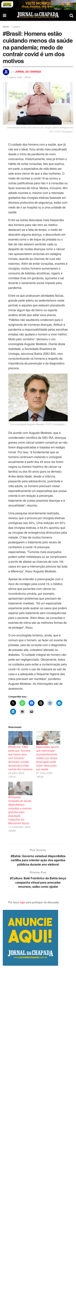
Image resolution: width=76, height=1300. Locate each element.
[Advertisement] (38, 1132)
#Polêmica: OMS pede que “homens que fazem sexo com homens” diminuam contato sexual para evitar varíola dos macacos (20, 758)
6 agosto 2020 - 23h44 (19, 77)
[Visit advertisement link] (38, 5)
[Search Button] (71, 15)
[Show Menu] (4, 15)
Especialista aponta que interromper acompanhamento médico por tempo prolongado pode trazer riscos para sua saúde (47, 758)
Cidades (16, 26)
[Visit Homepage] (38, 15)
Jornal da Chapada (28, 71)
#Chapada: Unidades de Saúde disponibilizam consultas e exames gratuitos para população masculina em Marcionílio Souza (20, 810)
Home (6, 26)
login (22, 902)
